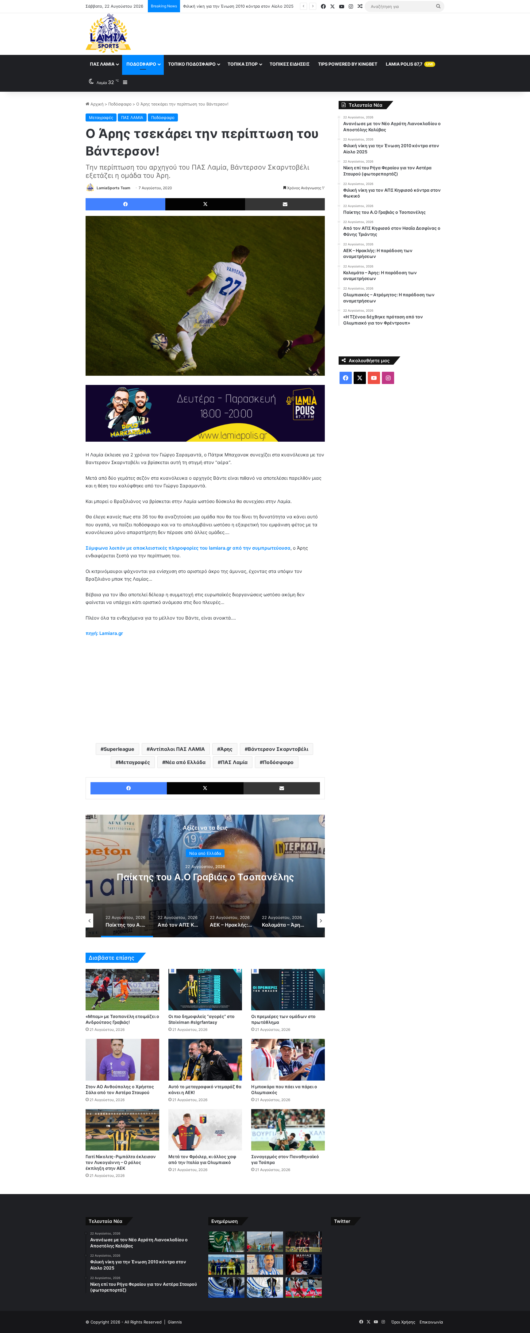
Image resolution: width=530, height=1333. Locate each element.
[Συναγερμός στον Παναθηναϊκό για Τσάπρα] (288, 1130)
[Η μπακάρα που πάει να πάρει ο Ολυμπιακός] (288, 1059)
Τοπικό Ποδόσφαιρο (192, 64)
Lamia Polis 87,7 (409, 64)
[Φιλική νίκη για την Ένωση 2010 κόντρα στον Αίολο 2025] (265, 1241)
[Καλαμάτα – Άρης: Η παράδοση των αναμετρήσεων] (265, 1287)
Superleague (119, 749)
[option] (205, 876)
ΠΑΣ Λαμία (102, 64)
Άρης (226, 749)
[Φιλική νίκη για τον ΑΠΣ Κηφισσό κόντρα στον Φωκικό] (226, 1264)
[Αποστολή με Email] (285, 204)
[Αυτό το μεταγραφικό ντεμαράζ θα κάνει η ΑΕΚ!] (205, 1059)
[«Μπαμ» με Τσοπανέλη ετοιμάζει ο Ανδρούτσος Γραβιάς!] (122, 989)
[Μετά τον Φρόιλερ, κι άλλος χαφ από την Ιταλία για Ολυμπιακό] (205, 1130)
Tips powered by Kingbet (347, 64)
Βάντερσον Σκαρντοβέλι (278, 749)
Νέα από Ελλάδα (185, 762)
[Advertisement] (326, 33)
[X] (205, 204)
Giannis (175, 1322)
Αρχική (96, 104)
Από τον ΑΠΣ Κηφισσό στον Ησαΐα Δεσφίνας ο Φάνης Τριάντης (205, 877)
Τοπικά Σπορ (243, 64)
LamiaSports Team (113, 188)
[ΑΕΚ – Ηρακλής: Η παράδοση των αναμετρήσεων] (226, 1287)
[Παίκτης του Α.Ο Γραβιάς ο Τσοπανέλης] (265, 1264)
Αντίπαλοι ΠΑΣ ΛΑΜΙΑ (177, 749)
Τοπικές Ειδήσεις (289, 64)
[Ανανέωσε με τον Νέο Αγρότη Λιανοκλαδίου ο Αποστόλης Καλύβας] (226, 1241)
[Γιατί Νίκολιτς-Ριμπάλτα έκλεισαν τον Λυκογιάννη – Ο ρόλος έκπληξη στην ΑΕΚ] (122, 1130)
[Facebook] (125, 204)
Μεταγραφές (101, 117)
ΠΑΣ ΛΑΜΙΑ (132, 117)
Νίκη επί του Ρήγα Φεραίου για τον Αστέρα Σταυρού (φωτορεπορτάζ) (248, 6)
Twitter (342, 1221)
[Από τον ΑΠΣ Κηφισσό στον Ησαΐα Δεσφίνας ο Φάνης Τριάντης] (304, 1264)
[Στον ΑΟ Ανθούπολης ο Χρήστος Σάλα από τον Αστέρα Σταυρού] (122, 1059)
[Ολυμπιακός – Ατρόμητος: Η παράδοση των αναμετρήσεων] (304, 1287)
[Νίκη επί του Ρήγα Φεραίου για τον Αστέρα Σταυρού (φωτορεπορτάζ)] (304, 1241)
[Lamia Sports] (108, 33)
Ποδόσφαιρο (141, 64)
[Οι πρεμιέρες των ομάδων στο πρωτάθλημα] (288, 989)
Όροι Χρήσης (403, 1322)
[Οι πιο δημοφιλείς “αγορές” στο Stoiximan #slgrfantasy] (205, 989)
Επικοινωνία (431, 1322)
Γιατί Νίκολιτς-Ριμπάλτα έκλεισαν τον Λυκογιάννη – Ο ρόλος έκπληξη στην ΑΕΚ (121, 1162)
